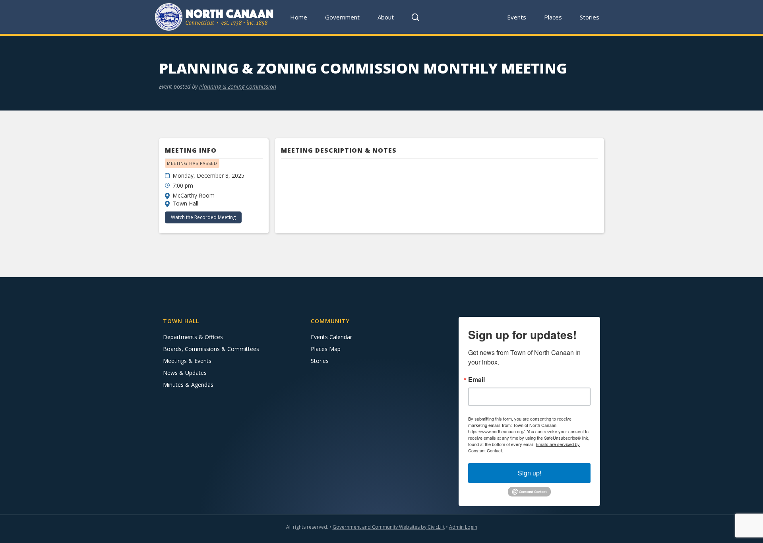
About (386, 17)
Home (298, 17)
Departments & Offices (193, 337)
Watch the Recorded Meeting (203, 217)
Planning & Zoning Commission (237, 86)
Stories (589, 17)
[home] (214, 17)
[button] (342, 17)
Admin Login (463, 527)
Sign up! (529, 472)
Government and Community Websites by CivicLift (389, 527)
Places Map (326, 349)
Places (553, 17)
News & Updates (185, 372)
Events (516, 17)
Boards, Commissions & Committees (211, 349)
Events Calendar (331, 337)
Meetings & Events (187, 361)
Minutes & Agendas (188, 384)
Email (476, 379)
